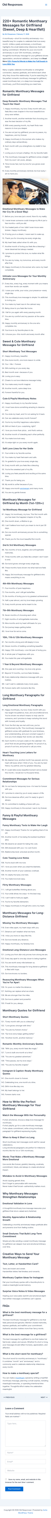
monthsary (20, 1378)
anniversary (25, 488)
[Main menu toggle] (46, 4)
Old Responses (12, 4)
